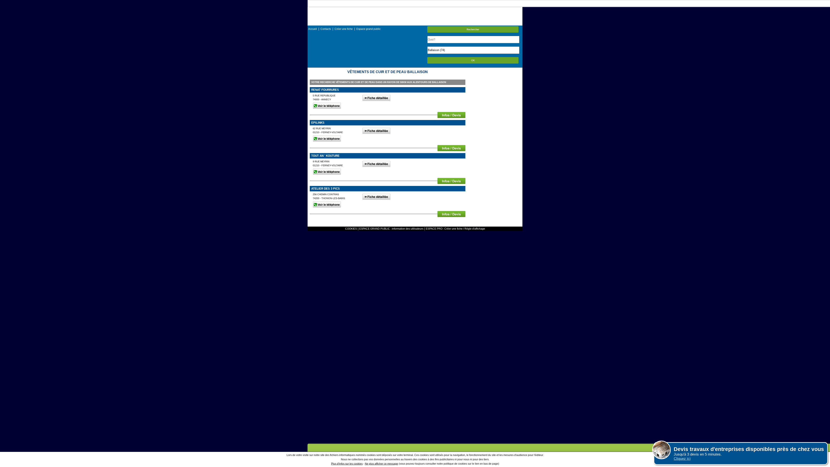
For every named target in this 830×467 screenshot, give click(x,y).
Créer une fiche (344, 28)
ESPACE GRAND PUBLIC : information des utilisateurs (391, 228)
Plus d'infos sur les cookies (347, 463)
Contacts (326, 28)
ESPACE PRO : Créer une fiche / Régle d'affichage (455, 228)
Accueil (312, 28)
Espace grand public (368, 28)
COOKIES (351, 228)
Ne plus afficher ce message (381, 463)
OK (473, 60)
